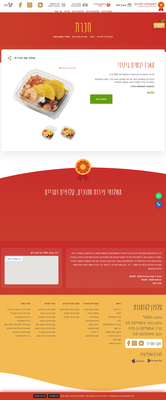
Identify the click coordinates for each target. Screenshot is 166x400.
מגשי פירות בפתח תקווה (45, 328)
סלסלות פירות (92, 11)
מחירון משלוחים (114, 317)
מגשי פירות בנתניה (47, 321)
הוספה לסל (101, 99)
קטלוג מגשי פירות (91, 309)
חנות (92, 36)
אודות (67, 11)
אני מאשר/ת (53, 396)
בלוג (119, 321)
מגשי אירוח (94, 317)
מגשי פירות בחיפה (47, 313)
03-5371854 (135, 323)
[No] (162, 396)
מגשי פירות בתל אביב (46, 309)
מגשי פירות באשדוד (47, 332)
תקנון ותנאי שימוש (113, 332)
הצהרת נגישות (115, 343)
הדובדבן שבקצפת (22, 317)
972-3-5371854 (141, 328)
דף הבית (117, 309)
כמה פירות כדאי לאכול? (20, 313)
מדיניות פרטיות (114, 336)
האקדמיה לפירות (105, 36)
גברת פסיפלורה (23, 321)
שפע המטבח (93, 328)
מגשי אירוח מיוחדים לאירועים (18, 328)
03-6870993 (143, 334)
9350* (148, 317)
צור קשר (58, 11)
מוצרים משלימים (79, 36)
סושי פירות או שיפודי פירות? (18, 309)
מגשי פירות (107, 11)
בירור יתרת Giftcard (112, 324)
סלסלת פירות (93, 313)
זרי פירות (95, 332)
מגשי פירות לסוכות (71, 313)
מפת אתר (117, 339)
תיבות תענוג (93, 324)
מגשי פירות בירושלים (46, 317)
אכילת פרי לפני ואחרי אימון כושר (17, 324)
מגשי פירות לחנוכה (71, 317)
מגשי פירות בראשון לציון (45, 324)
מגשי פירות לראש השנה (69, 309)
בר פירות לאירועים (22, 336)
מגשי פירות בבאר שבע (46, 336)
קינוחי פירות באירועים (21, 332)
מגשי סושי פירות (92, 321)
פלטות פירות (78, 11)
